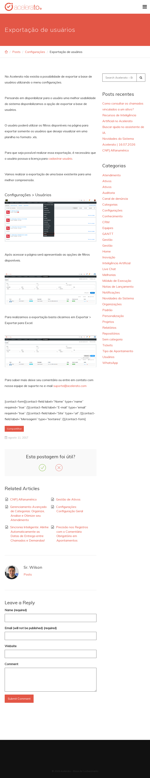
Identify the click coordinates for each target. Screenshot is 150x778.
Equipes (107, 228)
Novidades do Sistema (118, 298)
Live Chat (109, 269)
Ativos (107, 181)
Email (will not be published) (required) (31, 628)
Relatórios (109, 327)
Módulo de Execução (116, 281)
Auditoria (108, 193)
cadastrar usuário (60, 158)
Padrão (107, 310)
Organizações (112, 304)
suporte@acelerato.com (70, 386)
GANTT (107, 234)
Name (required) (16, 610)
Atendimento (111, 175)
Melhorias (109, 275)
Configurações (35, 52)
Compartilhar (14, 428)
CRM (105, 222)
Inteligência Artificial (116, 263)
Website (11, 646)
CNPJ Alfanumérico (23, 499)
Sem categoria (112, 339)
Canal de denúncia (115, 199)
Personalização (113, 316)
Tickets (107, 345)
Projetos (108, 322)
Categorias (110, 204)
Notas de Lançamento (118, 286)
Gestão (107, 240)
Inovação (108, 257)
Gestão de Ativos (68, 499)
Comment (11, 664)
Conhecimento (112, 216)
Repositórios (111, 333)
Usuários (108, 357)
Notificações (111, 292)
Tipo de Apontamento (117, 351)
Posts (16, 52)
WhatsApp (110, 363)
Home (106, 251)
